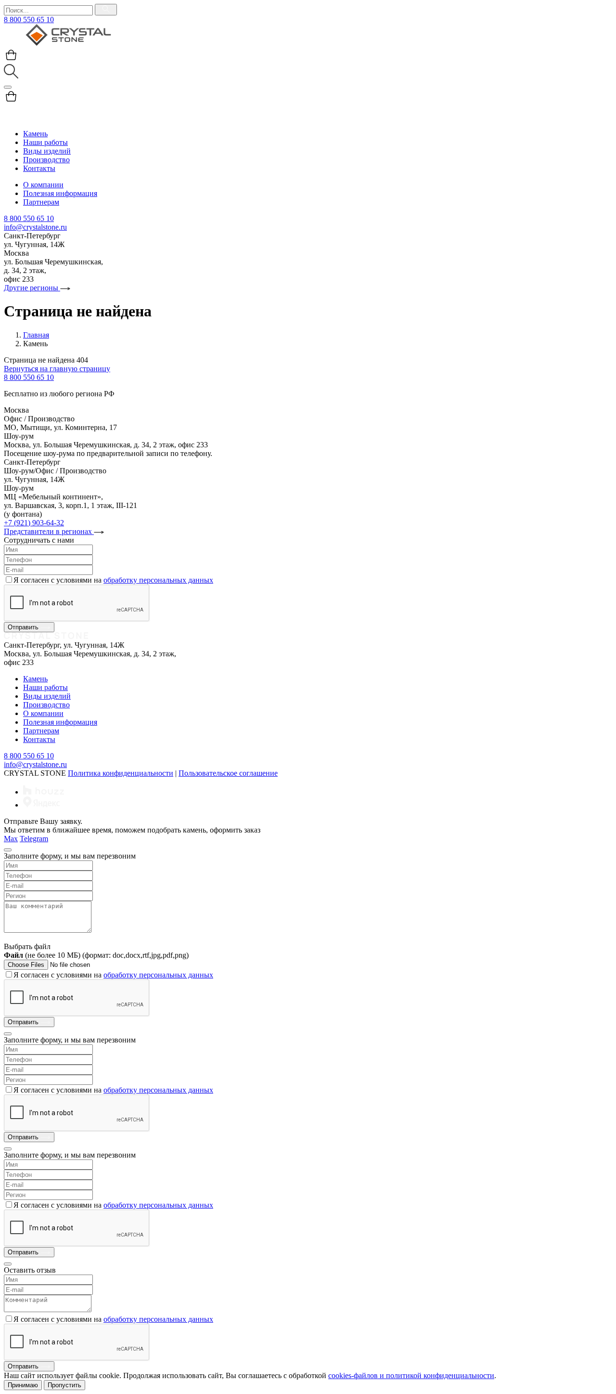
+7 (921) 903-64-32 (34, 523)
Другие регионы (32, 288)
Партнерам (41, 202)
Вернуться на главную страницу (57, 369)
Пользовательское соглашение (228, 773)
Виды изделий (47, 151)
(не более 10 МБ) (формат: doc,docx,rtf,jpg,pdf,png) (96, 955)
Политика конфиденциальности (120, 773)
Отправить (24, 627)
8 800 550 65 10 (29, 19)
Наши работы (45, 142)
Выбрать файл (27, 946)
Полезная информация (60, 193)
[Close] (8, 849)
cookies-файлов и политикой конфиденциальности (411, 1375)
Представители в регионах (49, 531)
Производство (46, 160)
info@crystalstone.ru (35, 227)
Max (11, 838)
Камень (35, 134)
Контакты (39, 168)
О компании (43, 185)
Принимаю (23, 1385)
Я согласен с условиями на (113, 580)
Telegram (34, 838)
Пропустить (64, 1385)
